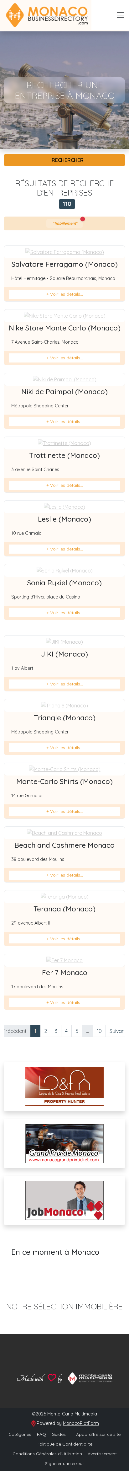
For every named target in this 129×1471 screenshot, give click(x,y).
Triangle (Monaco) (64, 717)
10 (99, 1031)
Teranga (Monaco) (64, 909)
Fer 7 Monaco (64, 972)
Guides (59, 1434)
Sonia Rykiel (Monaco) (64, 582)
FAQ (41, 1434)
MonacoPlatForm (81, 1423)
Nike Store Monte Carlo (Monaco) (65, 328)
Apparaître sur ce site (98, 1434)
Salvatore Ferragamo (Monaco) (65, 264)
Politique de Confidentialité (64, 1444)
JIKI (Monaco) (64, 654)
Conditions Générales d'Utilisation (47, 1454)
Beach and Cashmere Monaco (64, 845)
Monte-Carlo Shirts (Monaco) (64, 781)
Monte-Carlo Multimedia (72, 1414)
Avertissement (102, 1454)
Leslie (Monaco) (64, 519)
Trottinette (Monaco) (64, 455)
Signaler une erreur (64, 1463)
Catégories (19, 1434)
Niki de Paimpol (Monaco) (64, 391)
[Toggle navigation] (120, 15)
